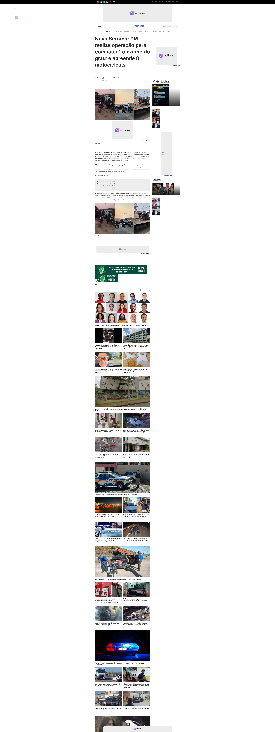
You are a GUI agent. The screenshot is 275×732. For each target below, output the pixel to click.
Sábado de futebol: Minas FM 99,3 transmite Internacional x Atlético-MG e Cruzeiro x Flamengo (170, 203)
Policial (134, 31)
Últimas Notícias (117, 31)
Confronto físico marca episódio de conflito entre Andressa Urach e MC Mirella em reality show (169, 119)
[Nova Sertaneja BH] (100, 2)
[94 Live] (98, 2)
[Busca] (176, 26)
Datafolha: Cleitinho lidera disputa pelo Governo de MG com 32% (169, 115)
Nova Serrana (101, 34)
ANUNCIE (161, 1)
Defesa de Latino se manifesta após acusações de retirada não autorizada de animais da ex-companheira (169, 111)
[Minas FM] (106, 2)
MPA (96, 34)
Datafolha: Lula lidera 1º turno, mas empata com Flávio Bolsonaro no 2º (169, 198)
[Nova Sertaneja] (103, 2)
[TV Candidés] (113, 2)
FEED (177, 1)
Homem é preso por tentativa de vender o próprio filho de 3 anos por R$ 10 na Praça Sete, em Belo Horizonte (169, 125)
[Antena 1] (110, 2)
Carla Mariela (101, 74)
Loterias (155, 31)
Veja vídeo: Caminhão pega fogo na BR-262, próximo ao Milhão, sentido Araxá (169, 208)
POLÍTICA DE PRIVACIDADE (169, 1)
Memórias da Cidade (164, 31)
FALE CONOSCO (154, 1)
